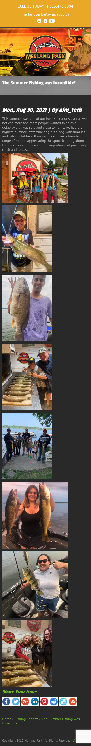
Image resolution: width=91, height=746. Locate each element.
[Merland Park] (45, 67)
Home (6, 719)
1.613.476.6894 (59, 6)
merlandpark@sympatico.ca (45, 14)
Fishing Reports (26, 719)
